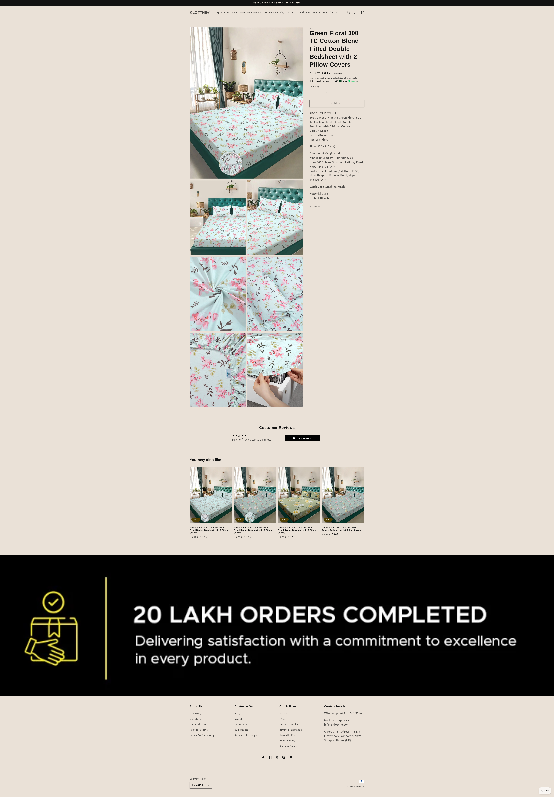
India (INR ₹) (199, 785)
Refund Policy (287, 735)
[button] (222, 12)
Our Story (195, 713)
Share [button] (316, 206)
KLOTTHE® (359, 787)
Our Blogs (195, 719)
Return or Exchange (246, 735)
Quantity (314, 86)
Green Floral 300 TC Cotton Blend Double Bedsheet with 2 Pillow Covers (342, 528)
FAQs (238, 713)
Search (239, 719)
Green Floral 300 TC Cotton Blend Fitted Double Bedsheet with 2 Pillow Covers (209, 530)
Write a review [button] (302, 438)
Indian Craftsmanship (202, 735)
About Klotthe (198, 724)
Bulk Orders (241, 729)
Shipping (327, 78)
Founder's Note (199, 729)
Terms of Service (289, 724)
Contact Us (241, 724)
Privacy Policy (287, 740)
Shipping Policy (288, 746)
